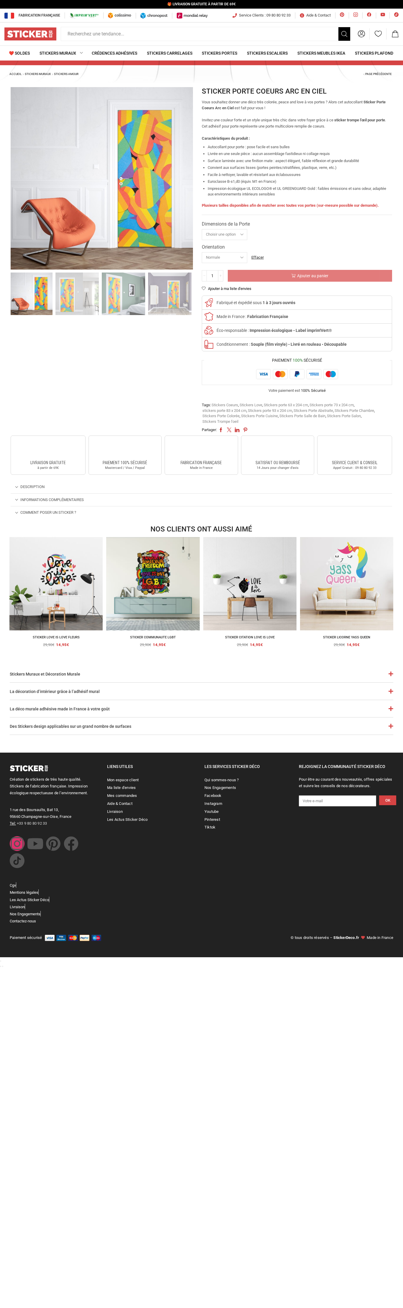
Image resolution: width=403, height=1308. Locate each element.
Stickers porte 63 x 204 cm (286, 405)
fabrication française (201, 462)
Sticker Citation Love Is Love (250, 637)
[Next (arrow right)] (2, 966)
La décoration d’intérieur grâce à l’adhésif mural (55, 691)
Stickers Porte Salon (344, 416)
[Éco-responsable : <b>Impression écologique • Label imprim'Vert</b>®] (208, 330)
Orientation (213, 247)
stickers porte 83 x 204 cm (224, 410)
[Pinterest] (53, 843)
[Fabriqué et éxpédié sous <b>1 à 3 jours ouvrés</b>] (208, 302)
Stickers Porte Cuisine (259, 416)
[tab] (201, 487)
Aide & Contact (318, 15)
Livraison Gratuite (48, 462)
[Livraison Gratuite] (48, 449)
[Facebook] (71, 843)
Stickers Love (251, 405)
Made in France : (252, 316)
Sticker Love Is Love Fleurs (56, 637)
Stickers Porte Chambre (354, 410)
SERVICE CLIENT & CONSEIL (354, 462)
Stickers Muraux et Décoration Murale (45, 674)
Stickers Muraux (38, 74)
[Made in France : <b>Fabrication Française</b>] (208, 316)
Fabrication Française (39, 15)
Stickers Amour (66, 74)
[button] (361, 34)
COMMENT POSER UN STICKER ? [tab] (48, 512)
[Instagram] (17, 843)
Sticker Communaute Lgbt (153, 637)
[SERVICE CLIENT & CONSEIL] (354, 449)
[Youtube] (35, 843)
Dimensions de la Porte (226, 224)
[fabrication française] (201, 449)
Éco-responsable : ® (274, 330)
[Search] (344, 34)
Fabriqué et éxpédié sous (256, 302)
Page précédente (378, 74)
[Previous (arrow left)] (0, 966)
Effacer (257, 257)
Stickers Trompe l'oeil (220, 421)
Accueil (15, 74)
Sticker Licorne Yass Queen (346, 637)
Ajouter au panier (312, 275)
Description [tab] (32, 487)
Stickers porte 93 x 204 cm (270, 410)
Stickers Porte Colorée (221, 416)
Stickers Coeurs (225, 405)
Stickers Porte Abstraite (313, 410)
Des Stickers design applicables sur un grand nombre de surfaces (70, 726)
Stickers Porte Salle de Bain (302, 416)
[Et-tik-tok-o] (17, 860)
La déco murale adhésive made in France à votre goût (60, 709)
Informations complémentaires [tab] (52, 500)
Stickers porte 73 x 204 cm (331, 405)
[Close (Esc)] (0, 961)
